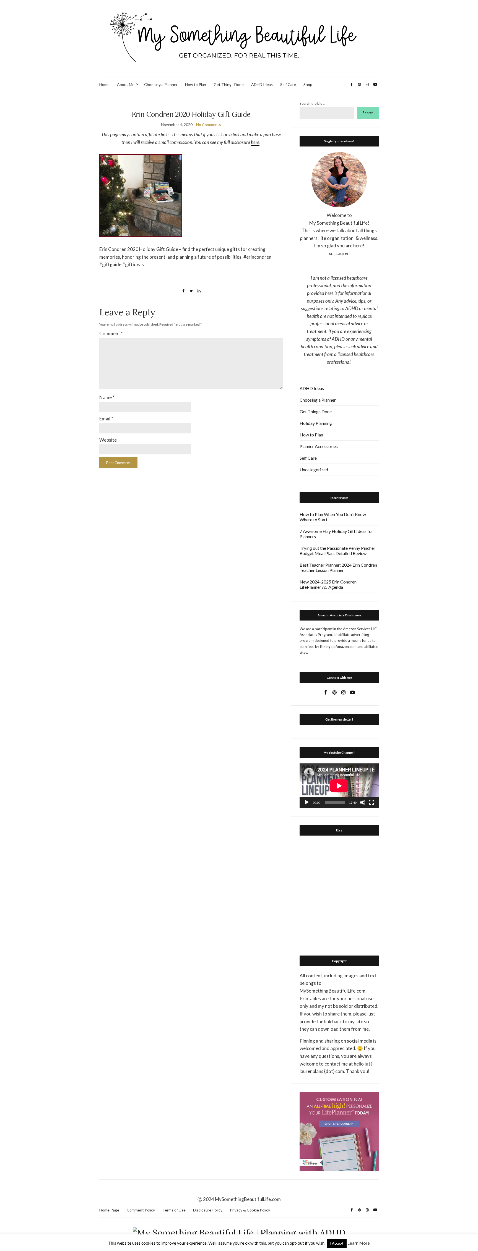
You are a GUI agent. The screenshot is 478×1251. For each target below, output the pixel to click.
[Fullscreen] (371, 802)
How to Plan (195, 84)
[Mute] (362, 802)
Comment (111, 333)
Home (104, 84)
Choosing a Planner (161, 84)
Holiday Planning (316, 423)
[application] (339, 785)
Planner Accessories (319, 446)
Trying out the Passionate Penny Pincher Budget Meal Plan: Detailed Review (337, 550)
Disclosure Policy (207, 1210)
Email (106, 419)
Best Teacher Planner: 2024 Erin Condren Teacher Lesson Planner (338, 567)
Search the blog (312, 103)
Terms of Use (174, 1210)
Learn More (358, 1242)
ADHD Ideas (262, 84)
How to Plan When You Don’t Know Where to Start (333, 517)
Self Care (288, 84)
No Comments (208, 124)
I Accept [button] (336, 1243)
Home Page (109, 1210)
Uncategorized (314, 469)
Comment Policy (141, 1210)
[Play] (307, 802)
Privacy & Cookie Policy (250, 1210)
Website (108, 440)
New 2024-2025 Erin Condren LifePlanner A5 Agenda (328, 584)
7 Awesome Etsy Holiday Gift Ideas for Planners (336, 533)
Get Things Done (229, 84)
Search (368, 113)
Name (107, 397)
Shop (307, 84)
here (255, 142)
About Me (125, 84)
